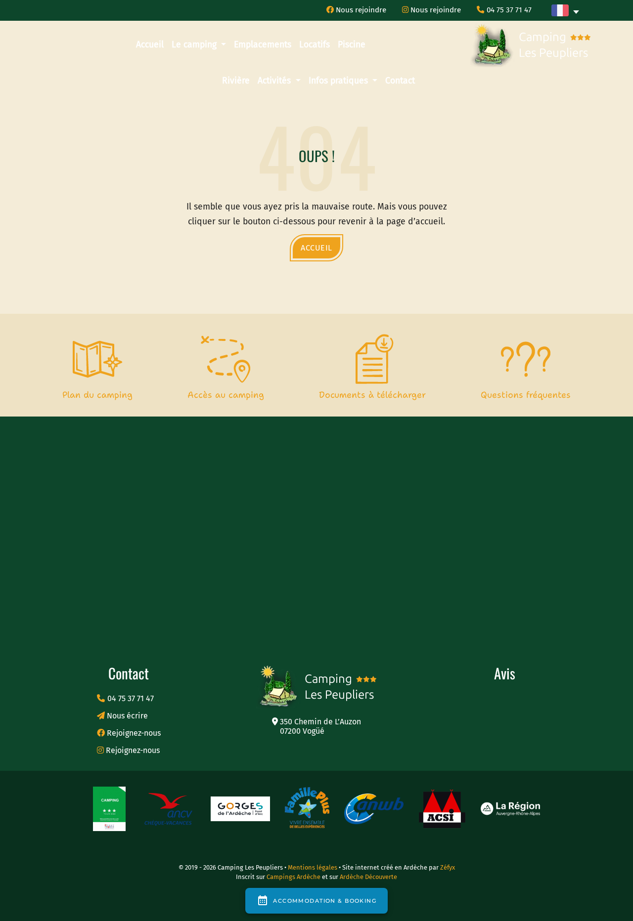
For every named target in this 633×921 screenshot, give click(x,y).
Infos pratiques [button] (339, 81)
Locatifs (314, 45)
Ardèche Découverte (368, 876)
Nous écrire (126, 715)
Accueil (150, 45)
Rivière (236, 81)
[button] (565, 10)
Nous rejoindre (360, 9)
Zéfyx (447, 867)
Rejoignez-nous (133, 733)
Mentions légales (313, 867)
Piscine (351, 45)
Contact (400, 81)
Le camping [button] (195, 45)
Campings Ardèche (293, 876)
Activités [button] (275, 81)
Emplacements (262, 45)
